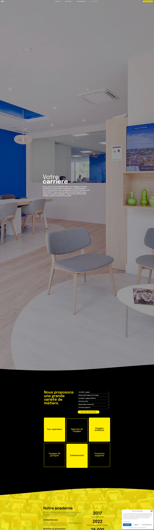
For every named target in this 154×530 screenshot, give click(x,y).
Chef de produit (83, 401)
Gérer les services (127, 521)
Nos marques (68, 1)
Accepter (127, 524)
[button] (151, 511)
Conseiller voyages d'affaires (87, 398)
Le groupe (57, 1)
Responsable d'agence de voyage (88, 395)
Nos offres (54, 436)
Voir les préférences (147, 524)
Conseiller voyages (84, 392)
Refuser (136, 524)
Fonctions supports (84, 407)
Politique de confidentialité (141, 527)
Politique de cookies (132, 527)
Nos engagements (81, 1)
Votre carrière (94, 1)
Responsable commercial (86, 404)
